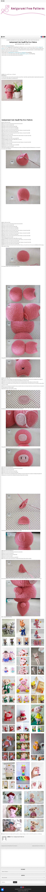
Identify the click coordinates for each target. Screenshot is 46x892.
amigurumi (9, 39)
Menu (4, 36)
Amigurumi (24, 52)
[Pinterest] (43, 36)
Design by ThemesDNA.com (23, 890)
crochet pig (37, 39)
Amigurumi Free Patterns (15, 39)
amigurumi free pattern (24, 53)
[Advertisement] (23, 26)
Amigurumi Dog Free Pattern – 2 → (39, 845)
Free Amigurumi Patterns (20, 44)
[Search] (44, 36)
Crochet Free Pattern (31, 39)
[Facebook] (41, 36)
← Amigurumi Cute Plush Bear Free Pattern (8, 845)
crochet (25, 39)
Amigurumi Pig (22, 39)
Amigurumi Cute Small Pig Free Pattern (23, 42)
